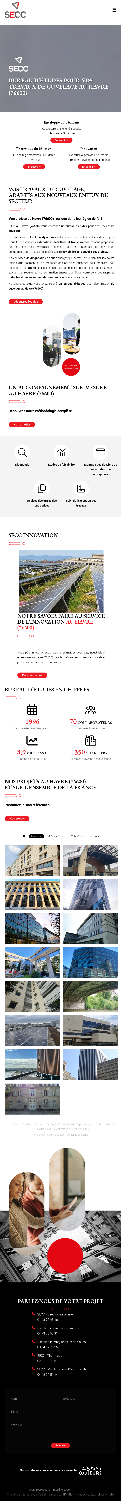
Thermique (94, 836)
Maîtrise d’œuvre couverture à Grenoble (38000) (63, 1128)
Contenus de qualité (77, 1134)
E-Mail (14, 1411)
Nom (14, 1398)
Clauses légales (83, 1489)
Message (16, 1424)
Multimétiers (77, 836)
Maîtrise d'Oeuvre (56, 836)
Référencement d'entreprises (49, 1134)
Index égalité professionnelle (96, 1494)
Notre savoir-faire (60, 1481)
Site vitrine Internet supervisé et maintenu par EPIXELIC (41, 1494)
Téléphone (69, 1398)
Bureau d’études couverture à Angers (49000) (39, 1124)
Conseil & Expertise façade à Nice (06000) (89, 1124)
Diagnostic (36, 836)
